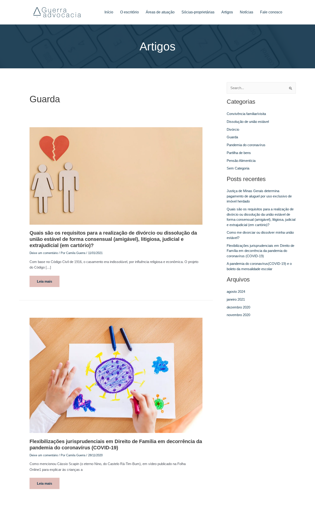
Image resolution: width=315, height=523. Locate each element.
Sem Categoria (238, 168)
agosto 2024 (236, 291)
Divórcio (233, 129)
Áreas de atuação (160, 12)
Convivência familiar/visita (246, 114)
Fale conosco (271, 12)
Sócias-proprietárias (197, 12)
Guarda (232, 137)
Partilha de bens (239, 153)
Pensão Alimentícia (241, 161)
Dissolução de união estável (248, 122)
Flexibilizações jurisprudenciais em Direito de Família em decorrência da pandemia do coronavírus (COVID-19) (260, 251)
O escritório (129, 12)
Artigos (227, 12)
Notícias (246, 12)
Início (108, 12)
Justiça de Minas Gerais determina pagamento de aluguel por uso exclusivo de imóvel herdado (259, 196)
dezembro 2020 (238, 307)
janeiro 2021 (236, 299)
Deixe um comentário (44, 253)
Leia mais (46, 279)
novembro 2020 (238, 315)
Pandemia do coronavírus (246, 145)
